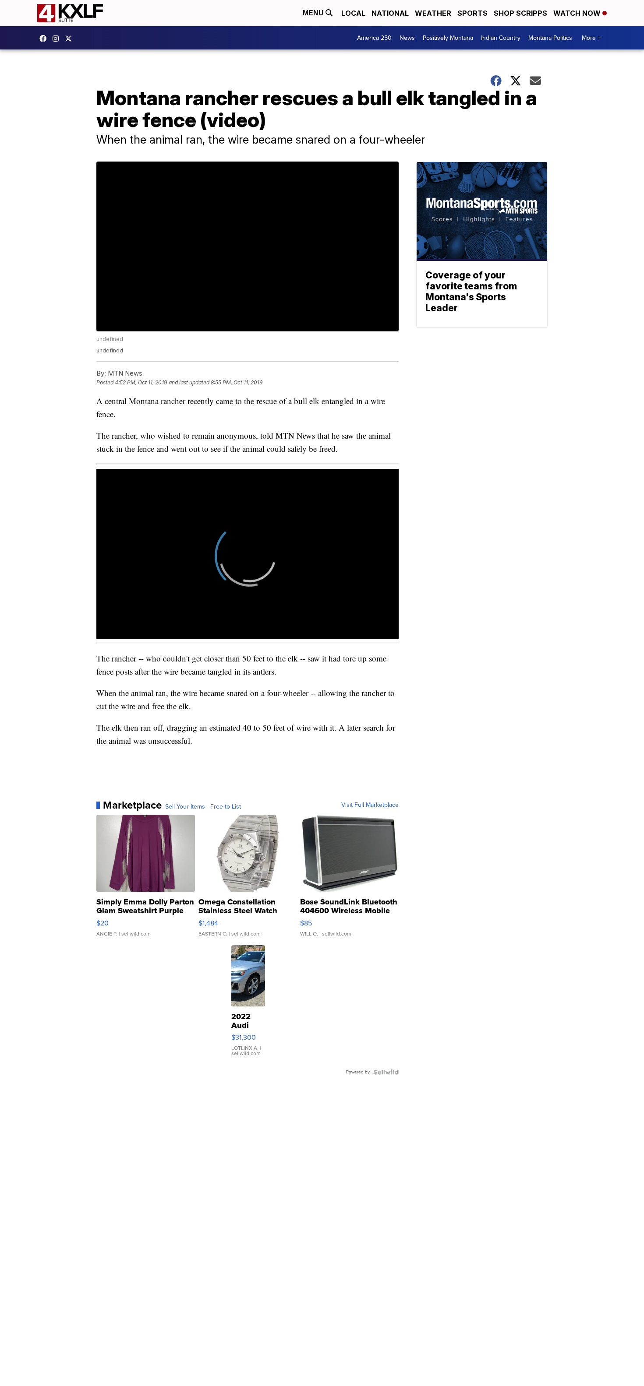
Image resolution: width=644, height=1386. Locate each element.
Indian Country (500, 37)
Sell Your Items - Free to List (203, 807)
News (407, 37)
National (390, 13)
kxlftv (58, 38)
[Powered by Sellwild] (386, 1072)
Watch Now (577, 13)
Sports (472, 13)
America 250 (374, 37)
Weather (433, 13)
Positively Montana (448, 37)
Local (353, 13)
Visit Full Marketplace (370, 805)
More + (591, 37)
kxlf (70, 38)
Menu (314, 13)
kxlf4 (45, 38)
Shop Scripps (520, 13)
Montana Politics (550, 37)
